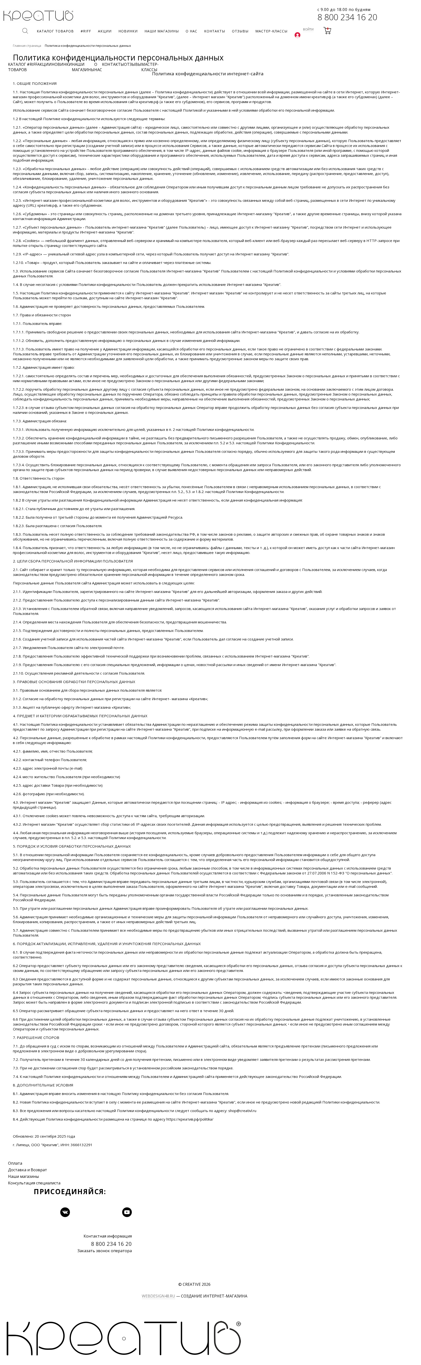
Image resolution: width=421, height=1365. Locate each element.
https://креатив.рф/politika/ (189, 1119)
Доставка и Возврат (27, 1169)
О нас (98, 67)
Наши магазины (23, 1176)
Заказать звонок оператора (104, 1250)
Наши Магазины (83, 67)
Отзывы (132, 64)
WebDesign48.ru (158, 1296)
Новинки (62, 64)
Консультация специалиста (34, 1183)
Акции (44, 64)
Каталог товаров (17, 67)
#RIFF (32, 64)
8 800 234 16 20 (347, 17)
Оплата (15, 1163)
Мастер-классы (150, 67)
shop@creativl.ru (242, 1110)
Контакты (113, 64)
